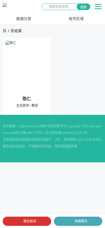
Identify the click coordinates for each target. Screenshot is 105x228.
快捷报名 (81, 221)
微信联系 (29, 221)
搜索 (83, 7)
